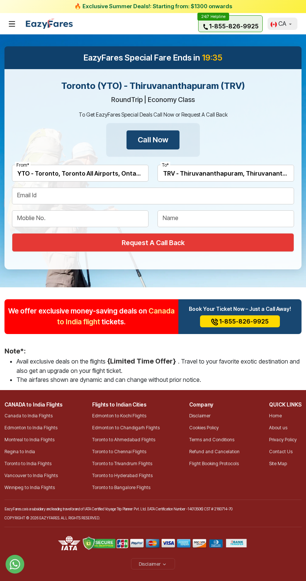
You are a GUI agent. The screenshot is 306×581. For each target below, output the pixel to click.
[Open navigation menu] (11, 24)
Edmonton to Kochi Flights (119, 415)
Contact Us (281, 451)
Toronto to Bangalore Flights (121, 487)
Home (275, 415)
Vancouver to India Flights (31, 475)
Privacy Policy (283, 439)
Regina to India (19, 451)
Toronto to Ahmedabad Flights (123, 439)
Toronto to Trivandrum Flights (122, 463)
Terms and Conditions (211, 439)
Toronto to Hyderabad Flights (122, 475)
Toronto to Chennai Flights (119, 451)
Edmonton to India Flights (30, 427)
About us (278, 427)
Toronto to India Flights (27, 463)
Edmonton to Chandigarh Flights (126, 427)
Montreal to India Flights (29, 439)
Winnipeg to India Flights (29, 487)
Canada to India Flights (28, 415)
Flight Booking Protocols (214, 463)
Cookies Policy (204, 427)
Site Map (278, 463)
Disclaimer (199, 415)
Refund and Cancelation (214, 451)
